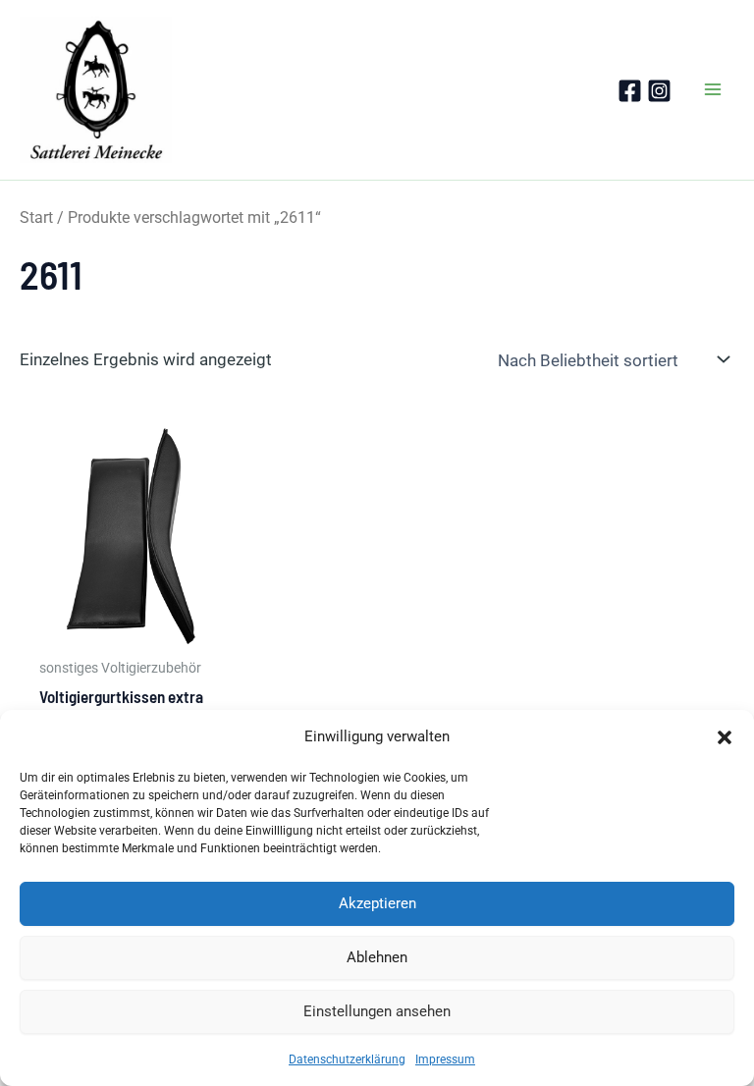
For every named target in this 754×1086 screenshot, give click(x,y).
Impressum (445, 1059)
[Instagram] (659, 91)
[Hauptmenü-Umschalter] (712, 89)
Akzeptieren (377, 903)
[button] (724, 737)
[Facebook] (630, 91)
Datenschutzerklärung (347, 1059)
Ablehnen (377, 957)
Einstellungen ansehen (377, 1011)
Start (36, 217)
